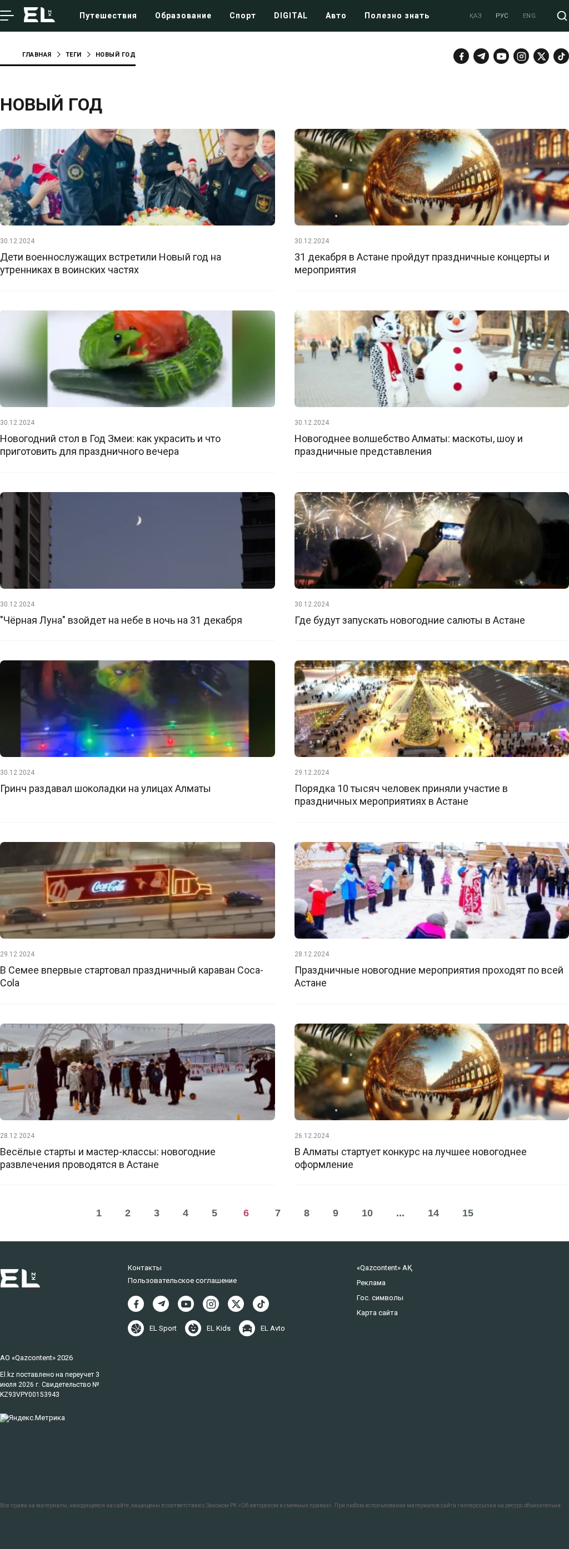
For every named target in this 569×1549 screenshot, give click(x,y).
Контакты (145, 1268)
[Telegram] (481, 56)
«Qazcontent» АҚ (384, 1268)
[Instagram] (521, 56)
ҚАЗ (476, 15)
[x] (541, 56)
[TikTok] (561, 56)
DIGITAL (291, 15)
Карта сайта (377, 1313)
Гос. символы (380, 1298)
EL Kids (219, 1328)
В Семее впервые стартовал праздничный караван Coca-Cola (131, 976)
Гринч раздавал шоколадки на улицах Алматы (105, 788)
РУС (502, 15)
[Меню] (7, 16)
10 (367, 1213)
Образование (183, 15)
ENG (529, 15)
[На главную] (39, 15)
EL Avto (273, 1328)
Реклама (371, 1283)
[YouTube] (501, 56)
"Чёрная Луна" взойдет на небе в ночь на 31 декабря (121, 620)
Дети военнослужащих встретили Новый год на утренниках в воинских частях (110, 263)
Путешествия (108, 15)
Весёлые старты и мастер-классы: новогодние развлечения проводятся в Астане (108, 1158)
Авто (336, 15)
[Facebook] (461, 56)
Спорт (242, 15)
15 (467, 1213)
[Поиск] (562, 16)
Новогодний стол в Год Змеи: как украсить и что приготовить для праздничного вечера (110, 445)
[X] (236, 1304)
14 (433, 1213)
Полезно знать (397, 15)
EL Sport (163, 1328)
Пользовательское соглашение (182, 1280)
